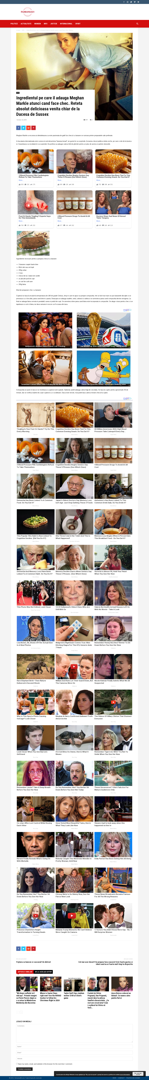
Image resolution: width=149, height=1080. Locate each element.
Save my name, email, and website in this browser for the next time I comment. (45, 1064)
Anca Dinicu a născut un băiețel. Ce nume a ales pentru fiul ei (121, 995)
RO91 (114, 1078)
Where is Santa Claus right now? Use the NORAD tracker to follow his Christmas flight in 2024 (50, 997)
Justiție (53, 24)
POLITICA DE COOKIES (133, 1078)
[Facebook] (124, 2)
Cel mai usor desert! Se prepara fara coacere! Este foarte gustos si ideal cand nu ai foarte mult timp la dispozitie (105, 963)
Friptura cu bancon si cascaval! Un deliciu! (33, 962)
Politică (14, 24)
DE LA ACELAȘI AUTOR (43, 972)
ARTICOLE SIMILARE (25, 972)
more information (125, 1074)
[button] (137, 24)
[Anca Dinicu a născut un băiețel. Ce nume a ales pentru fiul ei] (122, 984)
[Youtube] (138, 2)
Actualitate (26, 24)
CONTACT (121, 1078)
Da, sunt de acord (137, 1074)
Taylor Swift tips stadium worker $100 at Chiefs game (74, 995)
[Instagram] (127, 2)
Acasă (18, 30)
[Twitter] (131, 2)
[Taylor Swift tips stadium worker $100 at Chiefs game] (74, 984)
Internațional (66, 24)
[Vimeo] (134, 2)
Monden (37, 24)
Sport (77, 24)
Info (45, 24)
